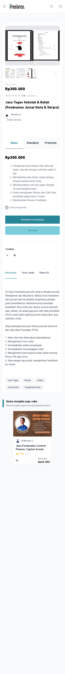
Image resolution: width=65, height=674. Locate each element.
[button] (21, 73)
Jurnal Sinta (13, 387)
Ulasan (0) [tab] (44, 272)
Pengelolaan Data (33, 387)
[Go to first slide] (53, 45)
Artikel (40, 380)
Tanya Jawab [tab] (28, 272)
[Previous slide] (11, 45)
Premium (51, 143)
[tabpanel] (32, 337)
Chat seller (32, 230)
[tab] (30, 63)
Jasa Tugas (13, 380)
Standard (33, 143)
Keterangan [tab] (11, 272)
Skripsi (27, 380)
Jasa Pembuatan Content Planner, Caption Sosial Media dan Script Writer (31, 447)
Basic (14, 143)
